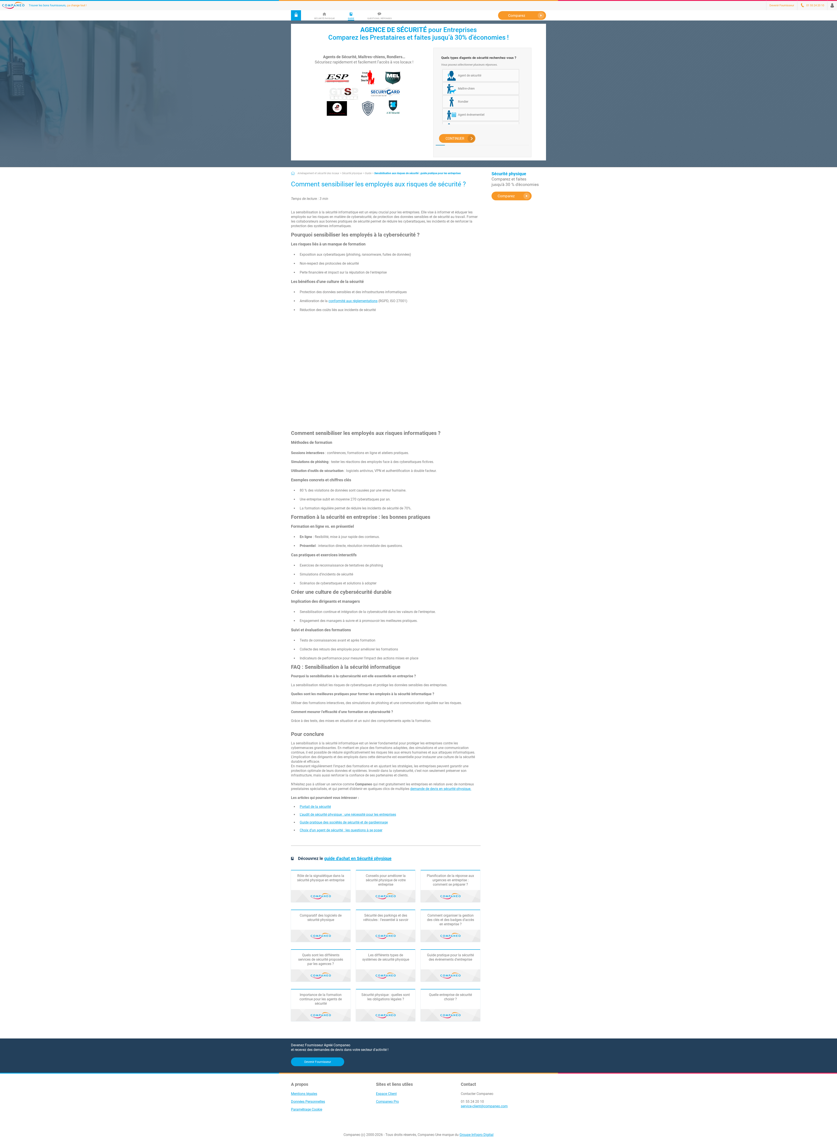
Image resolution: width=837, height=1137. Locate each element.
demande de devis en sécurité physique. (440, 789)
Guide (368, 173)
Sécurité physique (352, 173)
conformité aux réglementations (353, 301)
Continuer (455, 138)
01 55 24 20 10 (472, 1102)
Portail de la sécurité (315, 807)
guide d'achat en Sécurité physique (357, 858)
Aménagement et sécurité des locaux (318, 173)
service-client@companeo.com (484, 1106)
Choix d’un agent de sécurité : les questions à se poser (341, 830)
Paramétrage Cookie (306, 1109)
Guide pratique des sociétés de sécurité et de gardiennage (344, 822)
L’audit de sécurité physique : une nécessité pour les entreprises (348, 814)
